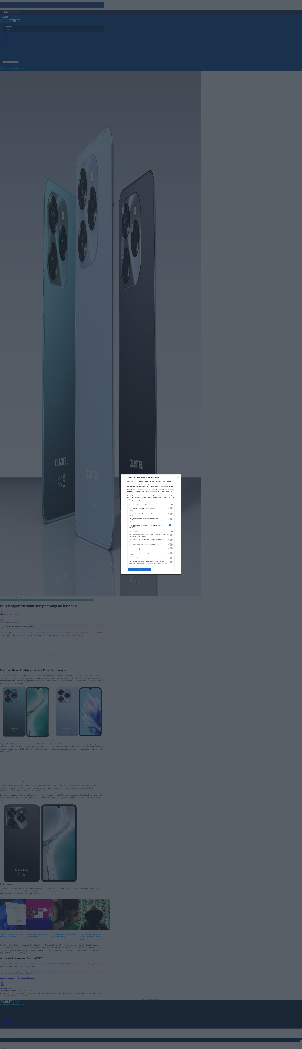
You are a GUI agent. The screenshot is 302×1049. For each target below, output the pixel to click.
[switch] (170, 508)
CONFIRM (140, 569)
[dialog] (151, 524)
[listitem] (151, 505)
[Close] (178, 477)
